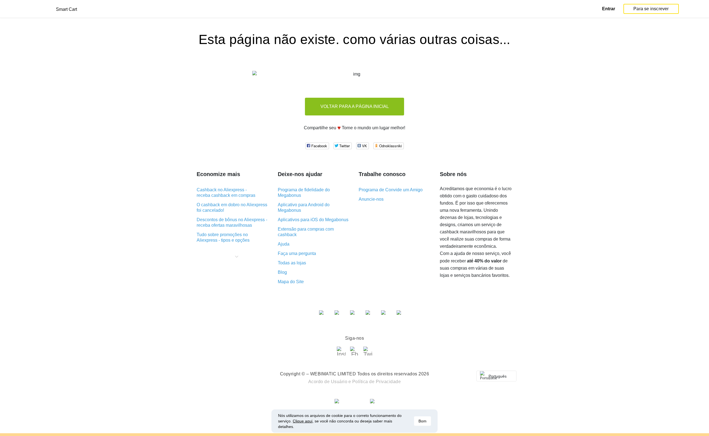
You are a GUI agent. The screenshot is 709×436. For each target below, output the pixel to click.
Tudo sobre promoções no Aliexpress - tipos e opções (223, 237)
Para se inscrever (651, 8)
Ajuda (283, 244)
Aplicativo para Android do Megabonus (304, 207)
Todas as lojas (292, 262)
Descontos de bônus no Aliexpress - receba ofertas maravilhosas (232, 222)
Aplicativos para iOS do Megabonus (313, 219)
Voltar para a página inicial (354, 106)
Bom (422, 421)
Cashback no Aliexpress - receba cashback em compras (226, 192)
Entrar (608, 8)
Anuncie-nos (371, 199)
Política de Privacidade (376, 381)
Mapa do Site (291, 281)
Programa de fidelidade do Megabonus (304, 192)
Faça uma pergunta (297, 253)
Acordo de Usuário (328, 381)
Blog (282, 272)
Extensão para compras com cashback (306, 232)
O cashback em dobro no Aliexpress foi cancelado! (232, 207)
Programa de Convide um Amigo (391, 189)
